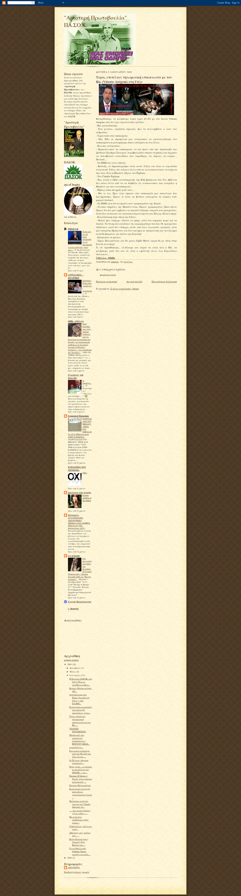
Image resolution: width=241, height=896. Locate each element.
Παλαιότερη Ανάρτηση (164, 281)
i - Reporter (73, 608)
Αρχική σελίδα (134, 281)
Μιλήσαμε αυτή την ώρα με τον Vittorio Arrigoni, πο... (79, 804)
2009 (69, 664)
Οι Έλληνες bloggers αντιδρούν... (78, 762)
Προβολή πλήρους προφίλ (76, 872)
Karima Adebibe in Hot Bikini (86, 498)
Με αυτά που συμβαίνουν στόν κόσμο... (78, 819)
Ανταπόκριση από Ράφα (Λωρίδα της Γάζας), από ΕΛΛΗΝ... (79, 699)
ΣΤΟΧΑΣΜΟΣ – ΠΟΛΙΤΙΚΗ (75, 276)
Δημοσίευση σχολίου (108, 275)
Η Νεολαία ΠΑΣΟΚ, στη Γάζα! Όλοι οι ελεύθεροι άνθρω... (80, 681)
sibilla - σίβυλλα (76, 321)
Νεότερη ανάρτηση (106, 281)
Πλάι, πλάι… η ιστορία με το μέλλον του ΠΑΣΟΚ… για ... (80, 769)
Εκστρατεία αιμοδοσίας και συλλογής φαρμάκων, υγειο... (80, 710)
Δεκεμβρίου (75, 667)
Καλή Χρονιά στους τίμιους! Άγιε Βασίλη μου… (78, 842)
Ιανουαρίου (75, 675)
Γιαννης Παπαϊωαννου (79, 601)
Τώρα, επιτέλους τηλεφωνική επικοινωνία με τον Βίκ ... (80, 720)
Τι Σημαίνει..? (87, 383)
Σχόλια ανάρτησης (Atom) (125, 288)
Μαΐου (73, 671)
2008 (69, 857)
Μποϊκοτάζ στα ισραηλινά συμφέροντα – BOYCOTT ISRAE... (79, 739)
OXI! (84, 473)
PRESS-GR (73, 228)
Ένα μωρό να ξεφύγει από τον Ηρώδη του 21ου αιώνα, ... (80, 753)
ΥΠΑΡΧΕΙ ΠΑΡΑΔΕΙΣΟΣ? (77, 730)
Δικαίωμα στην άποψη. (79, 492)
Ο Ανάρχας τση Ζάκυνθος (75, 376)
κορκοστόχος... (76, 747)
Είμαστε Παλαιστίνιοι (80, 785)
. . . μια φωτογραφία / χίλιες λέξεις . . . (79, 812)
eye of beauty (74, 555)
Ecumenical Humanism (78, 416)
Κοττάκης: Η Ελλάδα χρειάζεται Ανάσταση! (87, 287)
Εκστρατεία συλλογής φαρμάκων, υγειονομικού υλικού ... (80, 793)
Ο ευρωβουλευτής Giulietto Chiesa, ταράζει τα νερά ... (79, 851)
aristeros (74, 867)
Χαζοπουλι (73, 515)
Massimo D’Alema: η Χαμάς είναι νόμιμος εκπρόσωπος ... (80, 778)
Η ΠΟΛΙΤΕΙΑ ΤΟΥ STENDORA (77, 469)
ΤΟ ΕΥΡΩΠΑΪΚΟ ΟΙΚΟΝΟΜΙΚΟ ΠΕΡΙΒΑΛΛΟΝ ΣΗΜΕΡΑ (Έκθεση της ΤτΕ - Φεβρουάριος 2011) (79, 522)
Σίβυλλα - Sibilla (105, 257)
